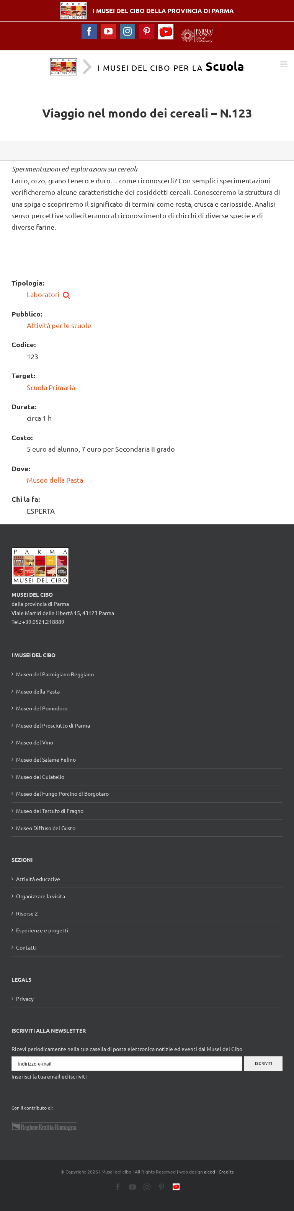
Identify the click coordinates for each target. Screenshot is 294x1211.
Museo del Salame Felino (46, 759)
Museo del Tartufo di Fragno (49, 810)
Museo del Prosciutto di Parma (53, 725)
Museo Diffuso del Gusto (45, 827)
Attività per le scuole (59, 325)
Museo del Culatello (40, 776)
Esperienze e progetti (42, 930)
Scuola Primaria (51, 387)
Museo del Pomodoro (41, 708)
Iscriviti (263, 1063)
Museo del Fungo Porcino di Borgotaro (62, 793)
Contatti (26, 947)
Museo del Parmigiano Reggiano (55, 674)
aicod (209, 1172)
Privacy (25, 998)
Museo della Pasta (55, 480)
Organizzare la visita (40, 896)
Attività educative (38, 878)
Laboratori (43, 294)
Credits (226, 1172)
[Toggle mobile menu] (284, 64)
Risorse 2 (27, 913)
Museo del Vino (34, 742)
